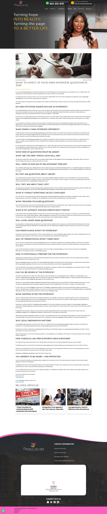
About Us (52, 8)
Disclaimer (16, 511)
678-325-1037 (88, 4)
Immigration (61, 8)
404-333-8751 (57, 4)
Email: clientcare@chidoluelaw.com (64, 460)
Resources (88, 8)
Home (46, 8)
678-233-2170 (79, 4)
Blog (75, 8)
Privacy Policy (17, 509)
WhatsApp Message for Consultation (59, 2)
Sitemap (16, 512)
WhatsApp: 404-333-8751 (61, 456)
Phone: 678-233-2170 (60, 448)
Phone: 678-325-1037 (60, 452)
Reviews (70, 8)
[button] (55, 9)
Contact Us (81, 8)
